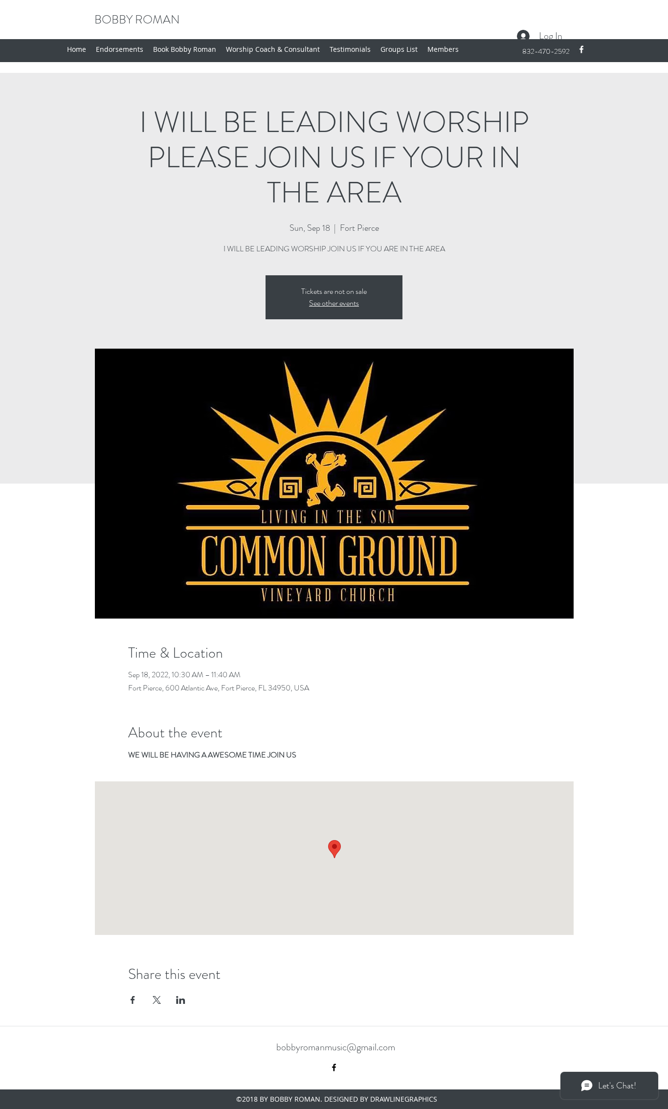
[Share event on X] (156, 1000)
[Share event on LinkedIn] (180, 1000)
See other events (334, 303)
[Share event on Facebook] (132, 1000)
